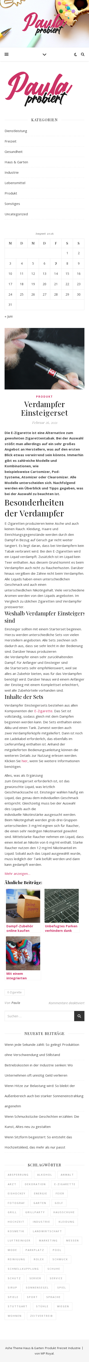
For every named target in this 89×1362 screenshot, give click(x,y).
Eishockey (17, 1193)
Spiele (13, 1297)
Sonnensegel (37, 1287)
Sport (32, 1297)
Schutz (14, 1278)
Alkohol (44, 1174)
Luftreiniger (19, 1240)
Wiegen (63, 1306)
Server (35, 1278)
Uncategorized (16, 214)
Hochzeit (16, 1221)
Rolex (39, 1259)
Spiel (61, 1287)
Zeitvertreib (41, 1315)
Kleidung (67, 1221)
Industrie (12, 172)
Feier (60, 1193)
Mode (12, 1250)
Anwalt (67, 1174)
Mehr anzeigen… (17, 873)
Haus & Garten (16, 162)
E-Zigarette (43, 711)
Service (56, 1278)
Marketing (48, 1240)
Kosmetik (16, 1231)
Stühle (42, 1306)
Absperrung (18, 1174)
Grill (12, 1212)
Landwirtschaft (47, 1231)
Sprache (53, 1297)
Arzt (12, 1184)
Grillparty (35, 1212)
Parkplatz (35, 1250)
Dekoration (35, 1184)
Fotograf (16, 1203)
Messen (72, 1240)
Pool (57, 1250)
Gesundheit (14, 151)
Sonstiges (12, 203)
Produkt (11, 193)
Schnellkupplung (23, 1268)
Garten (40, 1203)
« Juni (9, 316)
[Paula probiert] (44, 23)
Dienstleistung (16, 130)
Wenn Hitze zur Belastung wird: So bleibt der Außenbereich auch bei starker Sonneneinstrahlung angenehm (44, 1095)
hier (25, 761)
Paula (15, 1003)
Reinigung (16, 1259)
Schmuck (60, 1259)
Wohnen (15, 1315)
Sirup (12, 1287)
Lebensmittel (15, 182)
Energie (40, 1193)
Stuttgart (18, 1306)
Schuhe (53, 1268)
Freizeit (10, 141)
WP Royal (47, 1353)
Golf (59, 1203)
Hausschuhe (64, 1212)
